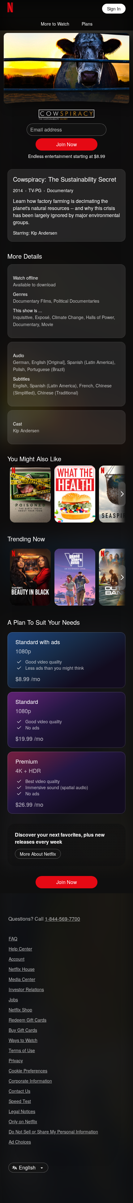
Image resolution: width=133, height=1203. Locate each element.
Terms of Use (22, 1050)
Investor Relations (26, 989)
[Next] (122, 494)
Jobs (13, 999)
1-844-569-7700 (62, 918)
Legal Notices (22, 1111)
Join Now (66, 144)
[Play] (13, 91)
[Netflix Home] (30, 8)
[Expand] (104, 91)
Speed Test (20, 1101)
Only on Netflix (23, 1121)
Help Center (20, 949)
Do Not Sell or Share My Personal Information (53, 1131)
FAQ (13, 938)
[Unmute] (28, 91)
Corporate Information (30, 1081)
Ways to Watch (23, 1040)
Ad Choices (20, 1142)
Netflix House (22, 969)
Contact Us (19, 1091)
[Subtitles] (119, 91)
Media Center (22, 979)
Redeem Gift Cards (27, 1020)
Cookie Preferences (28, 1071)
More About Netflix (38, 854)
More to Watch (55, 24)
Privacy (16, 1060)
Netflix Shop (20, 1010)
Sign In (114, 9)
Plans (87, 24)
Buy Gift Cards (23, 1030)
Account (16, 959)
